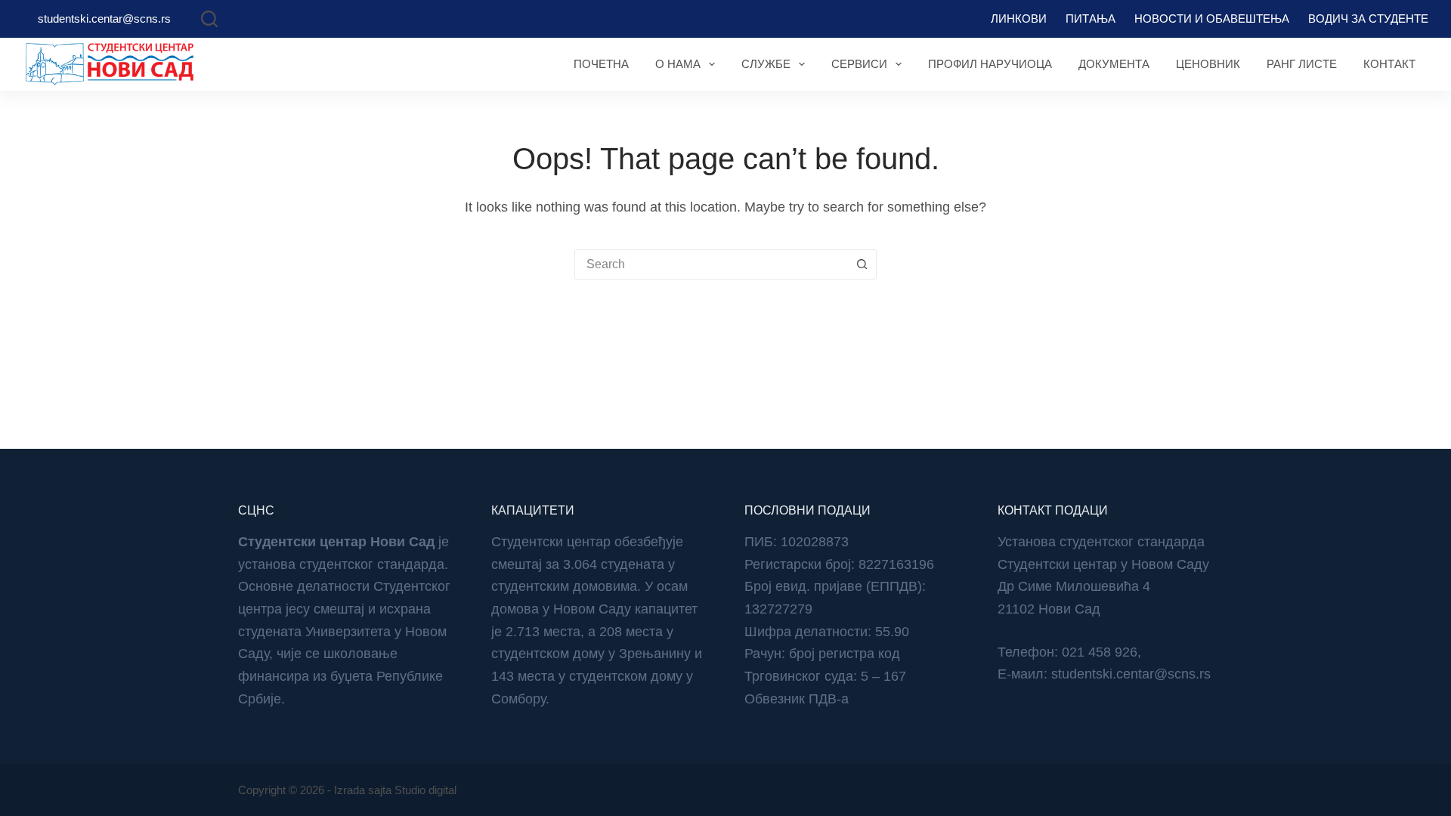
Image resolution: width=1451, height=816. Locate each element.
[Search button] (861, 264)
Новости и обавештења (1211, 18)
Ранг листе (1302, 63)
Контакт (1389, 63)
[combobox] (711, 264)
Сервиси (859, 63)
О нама (678, 63)
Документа (1113, 63)
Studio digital (425, 790)
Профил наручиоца (990, 63)
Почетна (601, 63)
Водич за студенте (1368, 18)
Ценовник (1208, 63)
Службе (765, 63)
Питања (1090, 18)
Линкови (1019, 18)
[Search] (209, 19)
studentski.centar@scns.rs (104, 18)
